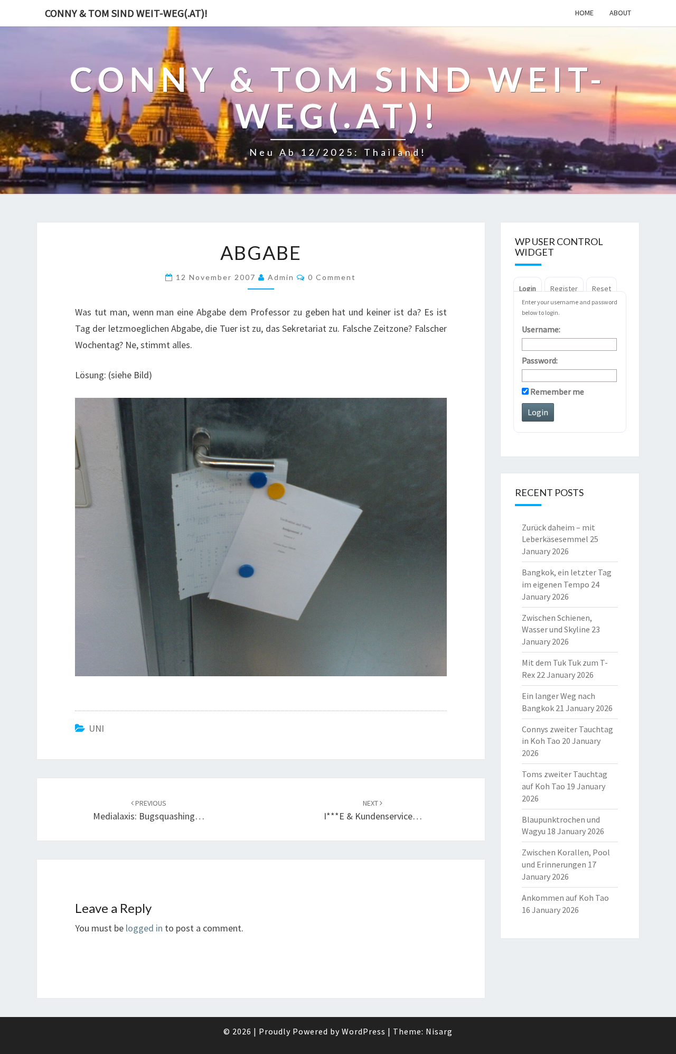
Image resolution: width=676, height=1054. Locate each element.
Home (584, 12)
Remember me (556, 391)
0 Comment (332, 277)
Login (527, 288)
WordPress (364, 1031)
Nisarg (439, 1031)
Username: (541, 329)
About (620, 12)
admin (281, 277)
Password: (540, 360)
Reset (601, 288)
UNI (96, 728)
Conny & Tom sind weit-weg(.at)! (126, 13)
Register (564, 288)
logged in (144, 928)
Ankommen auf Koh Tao (565, 897)
